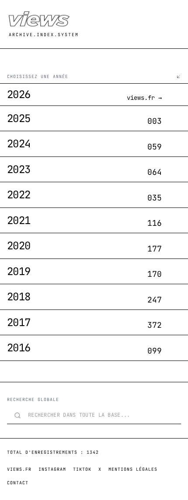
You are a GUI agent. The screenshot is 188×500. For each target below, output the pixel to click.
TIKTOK (82, 469)
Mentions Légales (132, 469)
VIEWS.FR (19, 469)
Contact (17, 483)
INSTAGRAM (52, 469)
